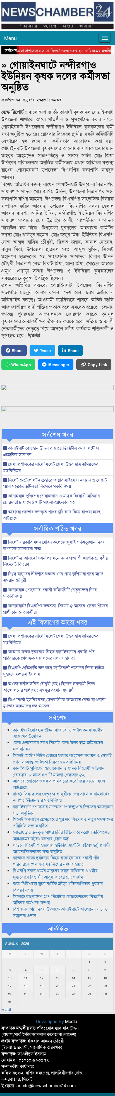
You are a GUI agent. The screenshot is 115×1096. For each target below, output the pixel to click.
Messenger (58, 364)
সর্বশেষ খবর (57, 434)
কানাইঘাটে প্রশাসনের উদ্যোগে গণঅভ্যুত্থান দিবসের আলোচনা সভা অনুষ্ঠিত (63, 809)
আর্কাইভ (57, 928)
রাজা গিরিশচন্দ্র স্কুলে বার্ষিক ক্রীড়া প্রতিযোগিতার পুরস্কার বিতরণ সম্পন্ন (58, 886)
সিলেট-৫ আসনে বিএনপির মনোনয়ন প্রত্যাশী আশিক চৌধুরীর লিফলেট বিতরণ (55, 561)
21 (73, 986)
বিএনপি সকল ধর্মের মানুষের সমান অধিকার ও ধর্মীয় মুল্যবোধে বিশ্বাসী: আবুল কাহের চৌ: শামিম (55, 873)
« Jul (6, 1009)
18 (25, 986)
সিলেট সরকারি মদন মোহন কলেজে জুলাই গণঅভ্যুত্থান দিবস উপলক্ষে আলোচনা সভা (54, 545)
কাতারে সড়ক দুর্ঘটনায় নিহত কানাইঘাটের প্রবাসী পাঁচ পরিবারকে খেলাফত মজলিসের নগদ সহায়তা (49, 654)
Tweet (45, 350)
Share (17, 350)
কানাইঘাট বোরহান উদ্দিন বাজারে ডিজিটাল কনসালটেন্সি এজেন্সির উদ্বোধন (51, 451)
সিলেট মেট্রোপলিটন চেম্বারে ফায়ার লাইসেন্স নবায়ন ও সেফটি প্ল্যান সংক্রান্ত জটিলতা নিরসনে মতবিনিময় (55, 483)
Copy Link (97, 364)
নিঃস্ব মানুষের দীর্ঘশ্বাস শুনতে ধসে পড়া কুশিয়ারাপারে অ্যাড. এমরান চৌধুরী (53, 576)
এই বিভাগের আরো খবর (57, 622)
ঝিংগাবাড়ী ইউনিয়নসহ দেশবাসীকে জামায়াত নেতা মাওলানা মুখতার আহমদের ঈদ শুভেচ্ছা (54, 702)
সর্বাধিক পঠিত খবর (57, 528)
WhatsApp (21, 364)
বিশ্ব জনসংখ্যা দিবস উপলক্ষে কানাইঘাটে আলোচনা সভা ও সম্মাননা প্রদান (60, 912)
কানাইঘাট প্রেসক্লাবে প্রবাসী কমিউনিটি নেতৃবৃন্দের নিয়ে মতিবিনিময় (50, 592)
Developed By (58, 1021)
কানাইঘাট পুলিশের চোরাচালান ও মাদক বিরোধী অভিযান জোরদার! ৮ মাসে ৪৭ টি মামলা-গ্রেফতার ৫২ (51, 498)
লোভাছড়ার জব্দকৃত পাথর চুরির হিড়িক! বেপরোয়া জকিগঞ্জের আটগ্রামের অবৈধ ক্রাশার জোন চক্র (61, 835)
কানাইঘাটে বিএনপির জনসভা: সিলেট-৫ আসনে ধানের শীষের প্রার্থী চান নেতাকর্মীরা (55, 608)
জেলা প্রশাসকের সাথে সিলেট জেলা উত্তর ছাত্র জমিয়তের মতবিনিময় (61, 50)
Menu (10, 37)
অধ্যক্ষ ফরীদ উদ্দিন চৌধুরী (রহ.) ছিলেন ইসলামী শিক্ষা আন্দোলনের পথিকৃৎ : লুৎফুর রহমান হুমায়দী (49, 686)
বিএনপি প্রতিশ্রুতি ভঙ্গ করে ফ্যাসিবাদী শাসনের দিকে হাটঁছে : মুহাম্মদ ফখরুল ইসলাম (55, 670)
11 (25, 978)
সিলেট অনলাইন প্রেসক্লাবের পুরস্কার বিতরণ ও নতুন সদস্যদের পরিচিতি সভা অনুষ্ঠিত (63, 822)
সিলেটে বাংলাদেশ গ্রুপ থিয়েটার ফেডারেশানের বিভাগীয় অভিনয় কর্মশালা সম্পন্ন (58, 899)
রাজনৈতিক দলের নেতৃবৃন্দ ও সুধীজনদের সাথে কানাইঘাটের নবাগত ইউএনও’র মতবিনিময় (61, 796)
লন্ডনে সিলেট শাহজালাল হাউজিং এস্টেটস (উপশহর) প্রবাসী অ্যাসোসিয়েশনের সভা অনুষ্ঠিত (61, 848)
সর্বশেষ (58, 717)
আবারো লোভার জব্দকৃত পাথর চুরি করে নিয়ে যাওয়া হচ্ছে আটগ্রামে (51, 514)
